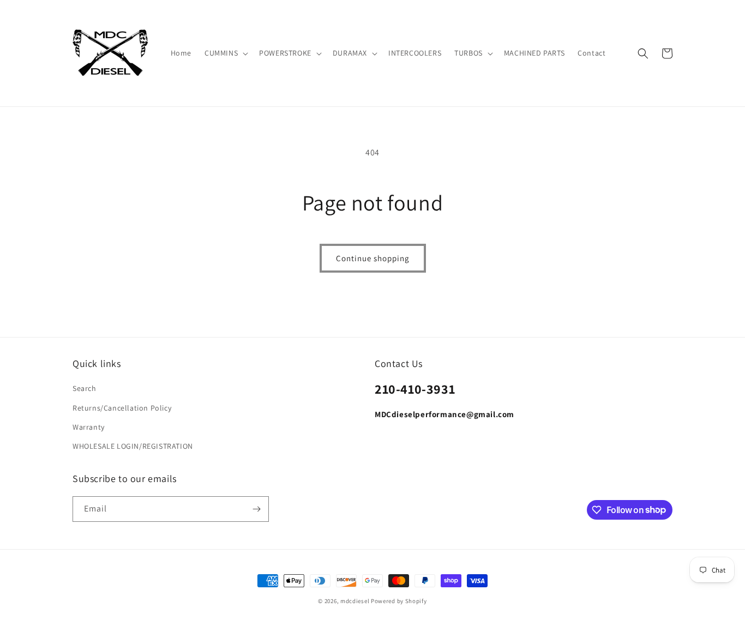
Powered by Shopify (399, 601)
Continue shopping (373, 258)
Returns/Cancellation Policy (122, 408)
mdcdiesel (354, 601)
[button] (225, 52)
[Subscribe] (256, 509)
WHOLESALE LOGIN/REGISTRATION (133, 446)
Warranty (89, 427)
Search (85, 388)
